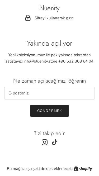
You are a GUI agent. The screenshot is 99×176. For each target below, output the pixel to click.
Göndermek (49, 110)
